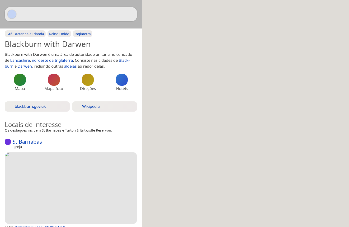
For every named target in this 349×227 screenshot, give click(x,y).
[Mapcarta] (12, 14)
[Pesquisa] (131, 14)
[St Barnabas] (71, 188)
